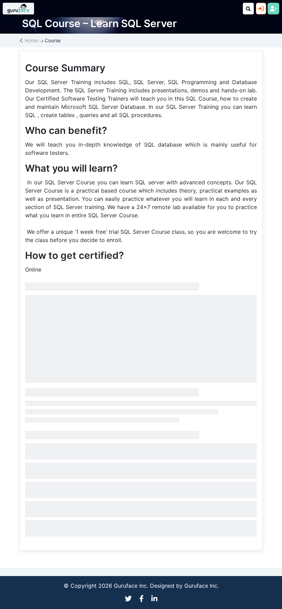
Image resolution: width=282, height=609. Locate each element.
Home (31, 40)
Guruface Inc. (201, 585)
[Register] (273, 8)
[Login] (261, 8)
